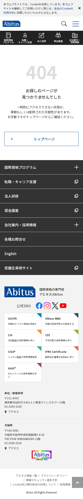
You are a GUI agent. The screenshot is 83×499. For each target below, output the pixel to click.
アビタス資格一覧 (26, 475)
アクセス (13, 411)
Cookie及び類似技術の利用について (34, 484)
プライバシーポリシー (54, 475)
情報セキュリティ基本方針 (42, 480)
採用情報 (65, 484)
